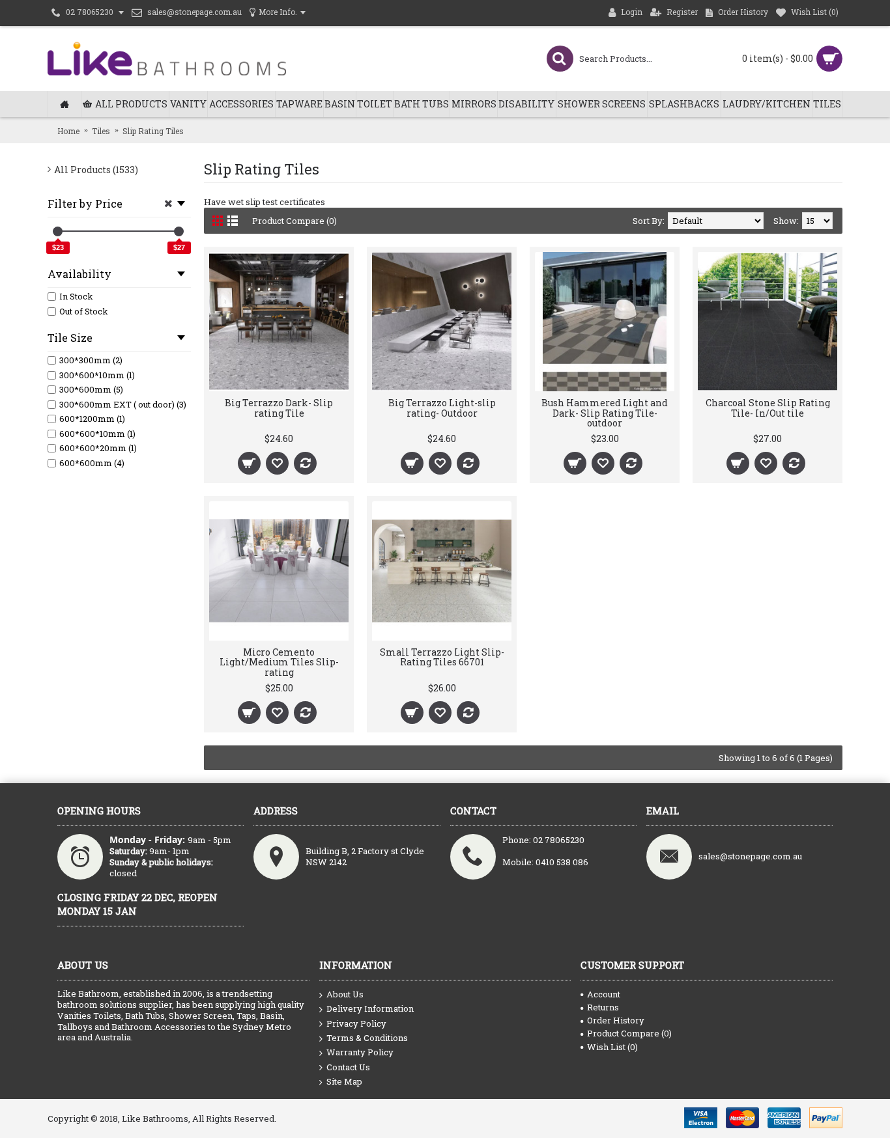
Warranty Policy (360, 1052)
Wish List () (612, 1047)
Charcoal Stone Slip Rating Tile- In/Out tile (768, 407)
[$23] (58, 231)
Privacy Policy (356, 1023)
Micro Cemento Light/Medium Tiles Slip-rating (279, 662)
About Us (345, 994)
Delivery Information (370, 1008)
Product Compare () (629, 1033)
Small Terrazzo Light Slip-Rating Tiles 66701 (442, 657)
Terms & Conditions (367, 1038)
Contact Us (348, 1067)
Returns (603, 1007)
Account (603, 994)
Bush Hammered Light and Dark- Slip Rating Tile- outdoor (604, 412)
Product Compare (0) (294, 221)
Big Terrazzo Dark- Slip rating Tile (279, 407)
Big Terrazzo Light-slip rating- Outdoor (442, 407)
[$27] (179, 231)
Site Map (344, 1081)
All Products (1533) (96, 169)
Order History (615, 1020)
